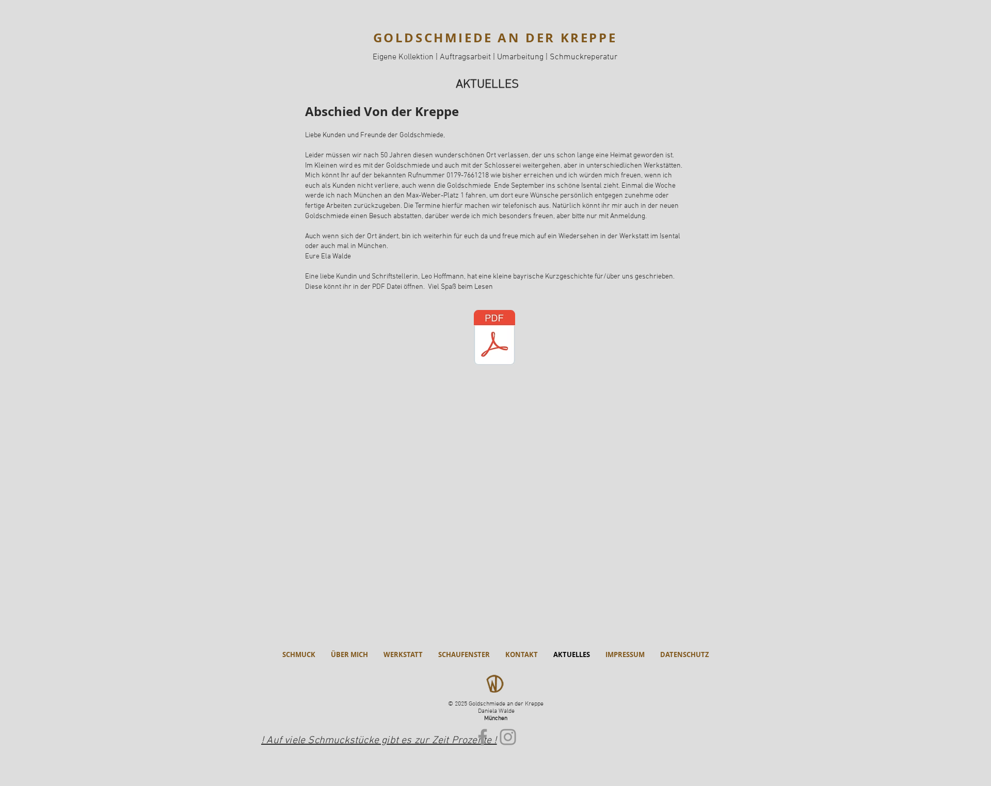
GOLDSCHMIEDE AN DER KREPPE (495, 37)
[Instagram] (508, 737)
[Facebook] (482, 737)
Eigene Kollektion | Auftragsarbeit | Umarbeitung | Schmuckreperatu (493, 57)
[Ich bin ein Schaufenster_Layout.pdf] (494, 339)
